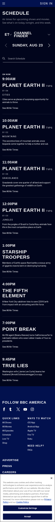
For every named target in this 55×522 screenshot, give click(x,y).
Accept (27, 516)
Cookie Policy (22, 502)
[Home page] (27, 393)
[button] (9, 34)
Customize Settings (27, 508)
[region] (27, 498)
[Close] (51, 478)
